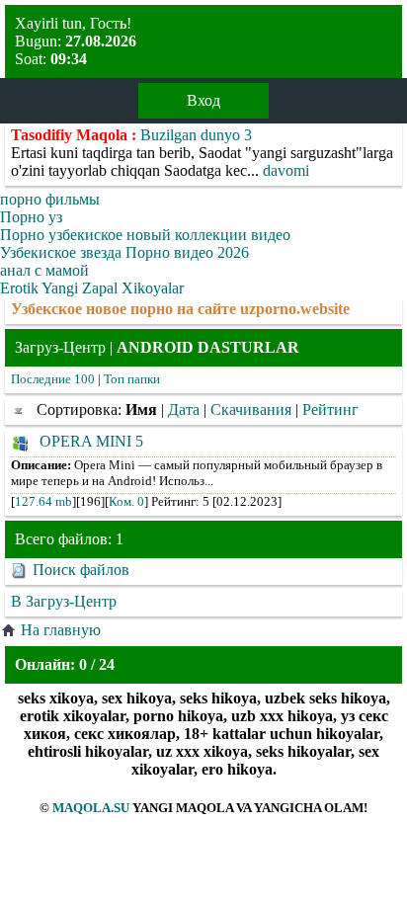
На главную (61, 629)
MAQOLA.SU (90, 807)
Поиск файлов (81, 569)
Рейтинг (330, 409)
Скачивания (250, 409)
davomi (286, 170)
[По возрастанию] (22, 409)
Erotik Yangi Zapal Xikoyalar (92, 288)
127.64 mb (43, 501)
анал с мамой (44, 270)
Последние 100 (53, 378)
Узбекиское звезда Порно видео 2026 (124, 252)
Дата (184, 409)
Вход (203, 100)
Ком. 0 (126, 501)
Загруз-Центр (60, 347)
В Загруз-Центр (64, 601)
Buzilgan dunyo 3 (196, 134)
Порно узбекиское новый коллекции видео (145, 234)
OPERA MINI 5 (91, 441)
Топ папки (132, 378)
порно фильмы (50, 199)
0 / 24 (97, 664)
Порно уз (31, 216)
